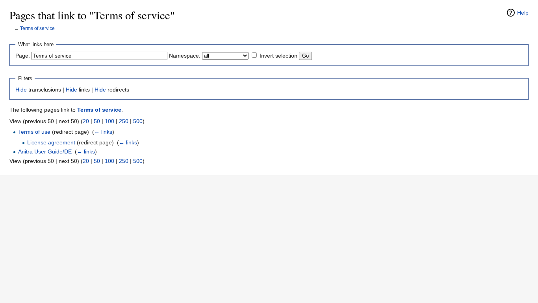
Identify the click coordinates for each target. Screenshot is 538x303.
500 (138, 121)
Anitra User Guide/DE (45, 151)
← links (103, 132)
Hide (21, 89)
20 (86, 121)
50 (97, 121)
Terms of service (37, 28)
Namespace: (184, 55)
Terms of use (34, 132)
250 (123, 121)
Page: (22, 55)
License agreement (51, 142)
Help (523, 12)
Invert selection (278, 55)
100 (109, 121)
